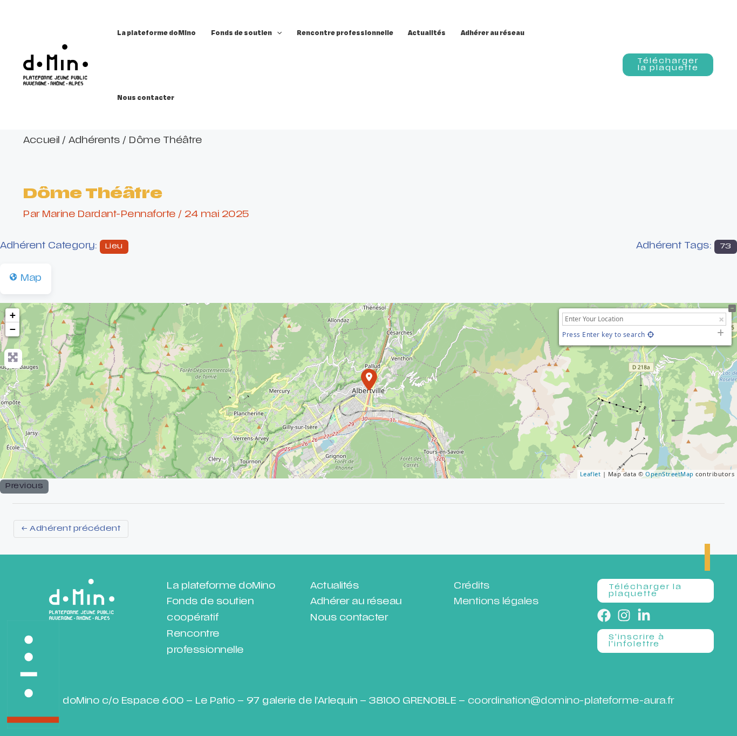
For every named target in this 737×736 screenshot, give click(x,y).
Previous (24, 486)
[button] (277, 32)
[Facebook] (604, 615)
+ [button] (13, 315)
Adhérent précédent (71, 529)
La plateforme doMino (221, 586)
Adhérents (94, 141)
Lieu (114, 246)
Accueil (41, 141)
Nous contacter (349, 618)
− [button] (13, 329)
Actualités (334, 586)
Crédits (472, 586)
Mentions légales (496, 602)
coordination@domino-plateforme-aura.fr (571, 701)
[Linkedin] (644, 615)
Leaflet (590, 474)
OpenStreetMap (669, 474)
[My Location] (650, 334)
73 (726, 246)
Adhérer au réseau (356, 602)
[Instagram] (624, 615)
